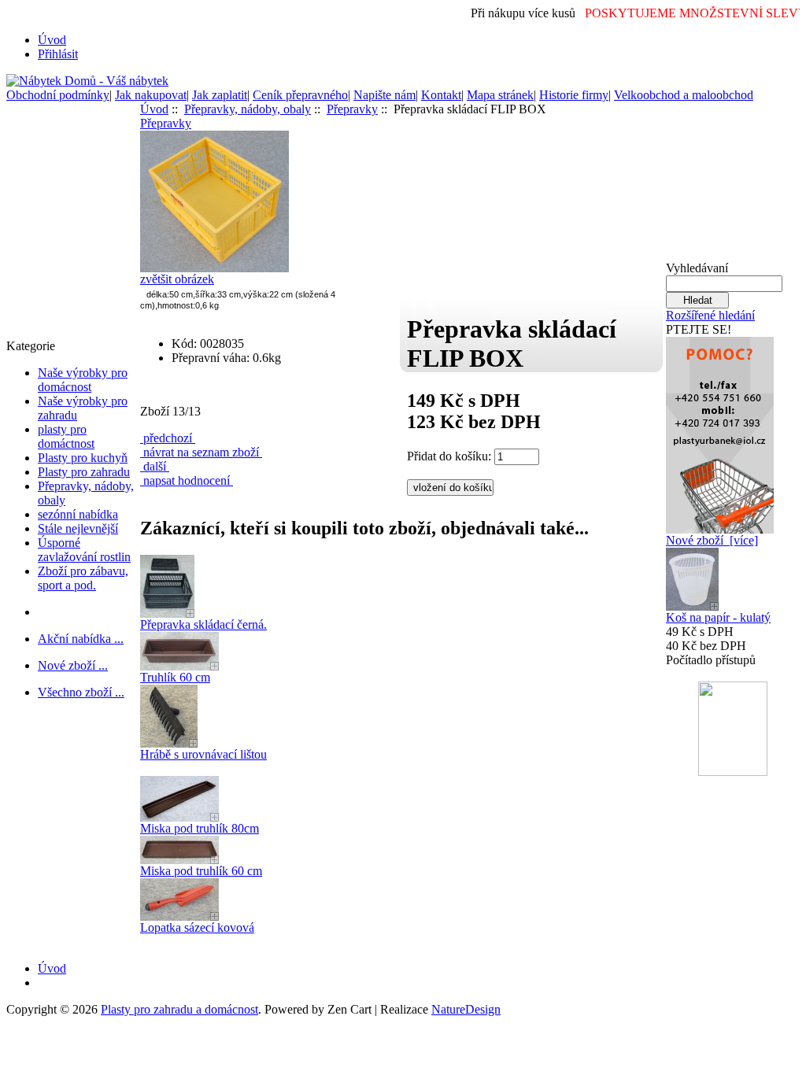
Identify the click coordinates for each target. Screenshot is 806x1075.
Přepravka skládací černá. (203, 624)
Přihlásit (58, 54)
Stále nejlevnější (78, 528)
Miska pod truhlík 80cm (199, 828)
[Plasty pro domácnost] (720, 431)
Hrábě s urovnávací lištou (203, 754)
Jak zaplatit (219, 95)
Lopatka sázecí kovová (197, 927)
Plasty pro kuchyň (83, 457)
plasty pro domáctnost (66, 436)
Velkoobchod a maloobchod (683, 95)
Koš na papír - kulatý (718, 617)
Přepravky (352, 109)
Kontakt (441, 95)
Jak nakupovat (151, 95)
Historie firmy (573, 95)
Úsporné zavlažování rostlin (84, 549)
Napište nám (384, 95)
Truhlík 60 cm (175, 677)
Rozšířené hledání (710, 315)
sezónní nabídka (78, 514)
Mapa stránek (500, 95)
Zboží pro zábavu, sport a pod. (83, 578)
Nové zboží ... (73, 665)
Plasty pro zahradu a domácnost (179, 1009)
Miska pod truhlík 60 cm (201, 870)
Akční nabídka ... (81, 638)
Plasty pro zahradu (84, 471)
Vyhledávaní (697, 268)
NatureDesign (466, 1009)
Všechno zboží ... (81, 692)
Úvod (52, 39)
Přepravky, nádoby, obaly (247, 109)
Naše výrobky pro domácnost (83, 379)
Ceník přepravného (300, 95)
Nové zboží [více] (712, 540)
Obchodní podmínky (57, 95)
